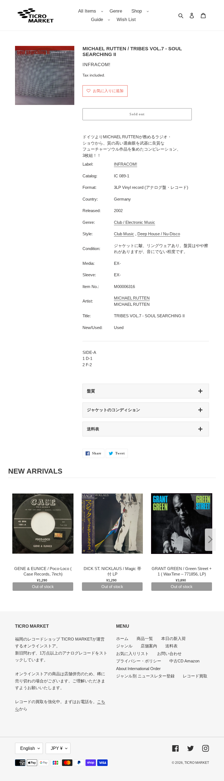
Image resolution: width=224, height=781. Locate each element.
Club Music (124, 233)
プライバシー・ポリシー (138, 661)
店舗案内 (149, 646)
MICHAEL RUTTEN (132, 298)
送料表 (93, 429)
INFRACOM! (125, 164)
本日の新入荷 (173, 638)
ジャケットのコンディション (113, 409)
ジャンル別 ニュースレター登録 (145, 676)
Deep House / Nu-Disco (158, 233)
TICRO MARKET (196, 763)
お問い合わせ (169, 653)
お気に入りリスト (132, 653)
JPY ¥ (57, 748)
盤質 (91, 391)
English (27, 748)
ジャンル (124, 646)
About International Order (138, 668)
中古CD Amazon (184, 661)
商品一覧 (145, 638)
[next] (210, 540)
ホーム (122, 638)
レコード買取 (195, 676)
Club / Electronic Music (134, 222)
